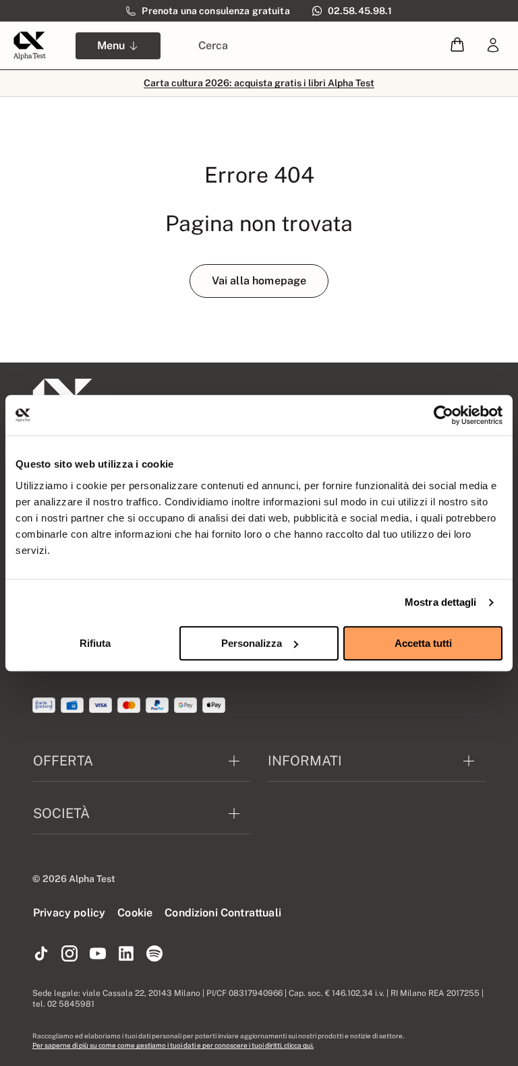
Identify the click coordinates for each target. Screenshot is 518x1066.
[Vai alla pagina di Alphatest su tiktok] (41, 954)
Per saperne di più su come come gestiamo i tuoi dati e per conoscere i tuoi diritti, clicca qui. (173, 1045)
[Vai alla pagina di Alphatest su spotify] (154, 954)
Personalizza (251, 643)
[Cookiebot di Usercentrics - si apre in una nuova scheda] (443, 415)
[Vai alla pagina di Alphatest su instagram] (69, 954)
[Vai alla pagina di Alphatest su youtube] (98, 954)
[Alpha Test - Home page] (30, 46)
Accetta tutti (423, 643)
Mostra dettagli (441, 602)
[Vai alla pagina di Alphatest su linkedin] (126, 954)
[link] (493, 46)
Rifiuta (95, 643)
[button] (457, 45)
